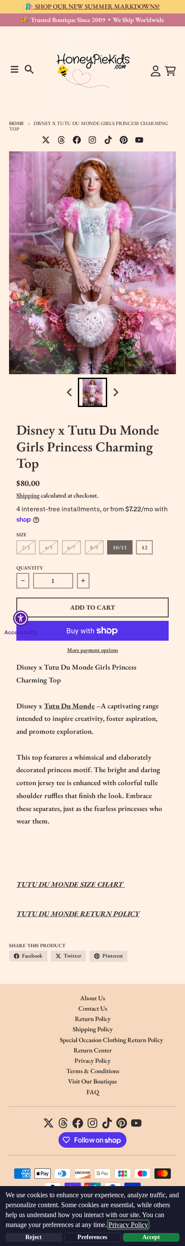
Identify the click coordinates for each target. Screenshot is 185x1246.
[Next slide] (115, 392)
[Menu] (14, 69)
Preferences (92, 1237)
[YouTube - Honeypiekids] (139, 140)
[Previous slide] (69, 392)
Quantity (29, 567)
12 (145, 547)
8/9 (94, 547)
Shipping (28, 495)
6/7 (71, 547)
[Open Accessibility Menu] (20, 618)
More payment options (92, 650)
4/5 (49, 547)
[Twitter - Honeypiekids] (46, 140)
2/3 (26, 547)
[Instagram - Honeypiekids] (92, 140)
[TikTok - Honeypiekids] (108, 140)
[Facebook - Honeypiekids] (77, 140)
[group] (92, 392)
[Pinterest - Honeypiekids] (123, 140)
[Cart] (170, 71)
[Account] (155, 71)
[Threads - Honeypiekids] (62, 140)
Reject (33, 1237)
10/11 (120, 547)
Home (16, 123)
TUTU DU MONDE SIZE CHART (70, 884)
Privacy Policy (128, 1224)
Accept (151, 1237)
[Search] (29, 69)
